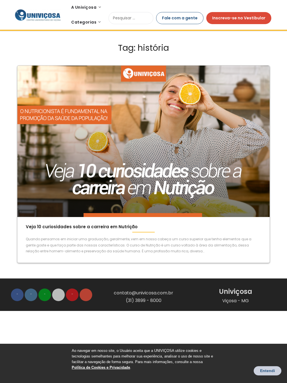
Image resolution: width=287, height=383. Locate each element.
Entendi (267, 370)
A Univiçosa (84, 7)
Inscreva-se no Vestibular (238, 18)
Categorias (83, 22)
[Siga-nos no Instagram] (31, 295)
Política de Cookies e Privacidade (101, 367)
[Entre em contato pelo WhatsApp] (44, 295)
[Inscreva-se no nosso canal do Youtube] (72, 295)
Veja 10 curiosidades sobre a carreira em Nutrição (82, 227)
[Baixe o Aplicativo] (58, 295)
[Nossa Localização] (86, 295)
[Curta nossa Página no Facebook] (17, 295)
